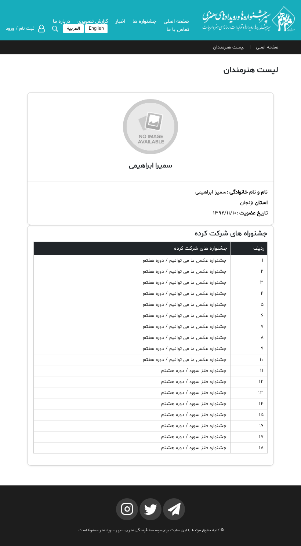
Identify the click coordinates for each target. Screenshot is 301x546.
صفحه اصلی (176, 21)
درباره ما (61, 21)
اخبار (120, 21)
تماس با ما (178, 29)
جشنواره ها (144, 21)
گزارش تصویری (92, 21)
